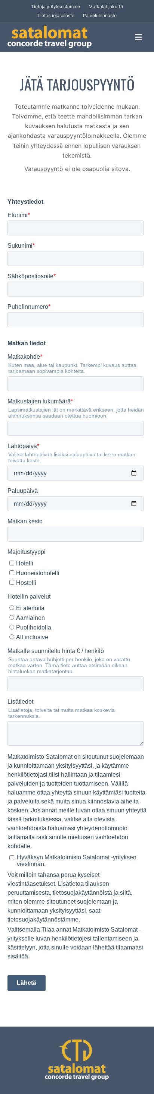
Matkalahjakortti (106, 6)
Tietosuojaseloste (55, 15)
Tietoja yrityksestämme (55, 6)
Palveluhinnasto (100, 15)
